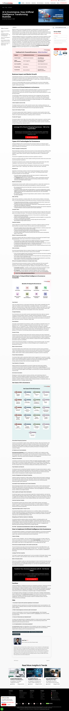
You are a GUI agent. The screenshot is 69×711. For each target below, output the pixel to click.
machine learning (35, 612)
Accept (4, 704)
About (10, 692)
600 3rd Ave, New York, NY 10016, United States (55, 699)
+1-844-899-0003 (55, 692)
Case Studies (43, 693)
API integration (45, 271)
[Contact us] (2, 709)
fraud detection (42, 366)
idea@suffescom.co (55, 697)
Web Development (22, 697)
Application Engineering (23, 692)
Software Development (23, 693)
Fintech (31, 693)
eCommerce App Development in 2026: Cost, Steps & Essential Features (31, 526)
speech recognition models (39, 460)
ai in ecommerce (16, 634)
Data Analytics (21, 696)
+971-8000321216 (55, 696)
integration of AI (19, 177)
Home (3, 7)
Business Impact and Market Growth (5, 31)
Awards (42, 697)
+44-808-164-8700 (55, 693)
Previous (16, 660)
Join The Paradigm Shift (31, 137)
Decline (9, 704)
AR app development (23, 513)
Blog (6, 7)
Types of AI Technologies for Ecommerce (5, 38)
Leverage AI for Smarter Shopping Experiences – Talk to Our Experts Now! (5, 34)
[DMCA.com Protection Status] (49, 703)
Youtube (43, 703)
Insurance (31, 696)
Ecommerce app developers (18, 452)
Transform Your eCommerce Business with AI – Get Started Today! (5, 44)
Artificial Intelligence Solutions (36, 631)
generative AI (38, 613)
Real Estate (31, 692)
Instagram (37, 703)
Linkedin (25, 703)
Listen (15, 27)
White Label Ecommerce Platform (28, 273)
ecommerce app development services (20, 631)
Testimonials (42, 696)
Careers (10, 693)
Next (48, 660)
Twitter (31, 703)
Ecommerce (10, 7)
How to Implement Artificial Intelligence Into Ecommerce (5, 41)
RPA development (15, 238)
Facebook (19, 703)
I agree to (8, 702)
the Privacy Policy (10, 702)
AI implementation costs (17, 626)
